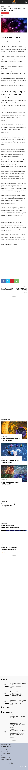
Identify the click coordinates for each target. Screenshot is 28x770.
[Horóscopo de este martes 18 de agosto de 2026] (14, 539)
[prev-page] (2, 552)
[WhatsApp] (16, 281)
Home (2, 6)
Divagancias (12, 729)
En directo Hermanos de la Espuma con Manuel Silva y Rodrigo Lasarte (7, 289)
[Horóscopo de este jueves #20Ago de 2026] (14, 495)
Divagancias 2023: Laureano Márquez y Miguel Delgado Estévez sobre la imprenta (17, 694)
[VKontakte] (23, 767)
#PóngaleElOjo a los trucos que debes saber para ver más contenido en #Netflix (18, 702)
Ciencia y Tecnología (14, 699)
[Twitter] (8, 281)
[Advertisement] (14, 264)
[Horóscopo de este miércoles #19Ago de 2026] (14, 517)
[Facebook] (3, 281)
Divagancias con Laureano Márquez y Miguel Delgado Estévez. (17, 691)
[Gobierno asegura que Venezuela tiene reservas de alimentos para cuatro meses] (5, 724)
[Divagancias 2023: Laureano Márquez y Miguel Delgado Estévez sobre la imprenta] (5, 693)
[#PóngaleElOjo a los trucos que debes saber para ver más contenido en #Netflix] (5, 701)
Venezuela (12, 721)
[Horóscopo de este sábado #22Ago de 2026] (14, 452)
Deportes (11, 714)
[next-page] (5, 552)
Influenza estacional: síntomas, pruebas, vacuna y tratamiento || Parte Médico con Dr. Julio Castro (18, 685)
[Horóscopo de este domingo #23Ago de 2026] (14, 430)
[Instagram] (20, 767)
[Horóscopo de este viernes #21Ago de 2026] (14, 473)
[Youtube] (25, 767)
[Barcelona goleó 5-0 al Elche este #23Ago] (5, 717)
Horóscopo (8, 6)
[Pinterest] (12, 281)
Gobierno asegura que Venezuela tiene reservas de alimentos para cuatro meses (17, 724)
